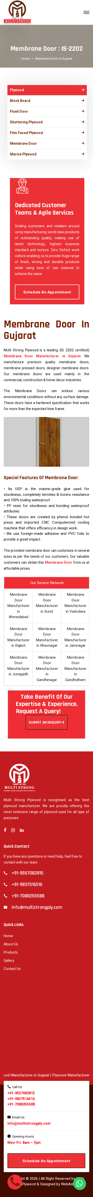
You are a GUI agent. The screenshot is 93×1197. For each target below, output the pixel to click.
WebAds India (72, 1184)
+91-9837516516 (21, 1099)
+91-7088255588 (21, 1104)
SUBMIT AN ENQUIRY (45, 722)
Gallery (9, 960)
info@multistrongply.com (29, 1123)
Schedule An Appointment (47, 292)
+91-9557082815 (21, 1093)
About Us (11, 944)
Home (25, 58)
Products (11, 952)
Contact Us (12, 968)
